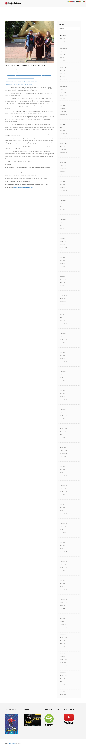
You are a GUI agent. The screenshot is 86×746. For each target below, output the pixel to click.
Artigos (71, 3)
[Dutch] (72, 1)
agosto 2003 (63, 678)
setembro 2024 (63, 67)
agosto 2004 (63, 640)
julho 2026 (62, 38)
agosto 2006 (63, 570)
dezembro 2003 (63, 665)
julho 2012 (62, 384)
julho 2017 (62, 228)
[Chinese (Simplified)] (70, 1)
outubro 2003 (63, 672)
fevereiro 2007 (63, 551)
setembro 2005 (63, 602)
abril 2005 (62, 618)
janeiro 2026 (63, 45)
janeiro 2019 (63, 193)
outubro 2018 (63, 203)
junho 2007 (62, 539)
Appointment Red (12, 743)
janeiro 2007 (63, 555)
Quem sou (57, 3)
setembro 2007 (63, 529)
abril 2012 (62, 393)
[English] (74, 1)
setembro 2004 (63, 637)
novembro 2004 (63, 631)
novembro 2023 (63, 89)
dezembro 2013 (63, 330)
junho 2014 (62, 317)
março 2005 (62, 621)
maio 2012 (62, 390)
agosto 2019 (63, 171)
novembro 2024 (63, 64)
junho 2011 (62, 425)
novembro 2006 (63, 561)
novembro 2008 (63, 485)
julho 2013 (62, 346)
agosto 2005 (63, 605)
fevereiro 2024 (63, 79)
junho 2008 (62, 501)
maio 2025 (62, 54)
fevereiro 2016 (63, 266)
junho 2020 (62, 155)
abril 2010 (62, 437)
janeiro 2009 (63, 479)
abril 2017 (62, 235)
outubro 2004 (63, 634)
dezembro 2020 (63, 152)
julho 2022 (62, 124)
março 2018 (62, 212)
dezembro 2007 (63, 520)
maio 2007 (62, 542)
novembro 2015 (63, 273)
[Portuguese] (80, 1)
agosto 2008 (63, 494)
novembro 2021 (63, 140)
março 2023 (62, 108)
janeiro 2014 (63, 327)
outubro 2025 (63, 51)
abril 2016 (62, 260)
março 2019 (62, 187)
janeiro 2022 (63, 136)
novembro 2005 (63, 599)
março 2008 (62, 510)
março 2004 (62, 656)
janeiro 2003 (63, 688)
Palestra (65, 3)
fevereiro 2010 (63, 444)
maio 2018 (62, 209)
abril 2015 (62, 292)
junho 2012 (62, 387)
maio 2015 (62, 289)
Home (51, 3)
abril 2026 (62, 41)
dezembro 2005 (63, 596)
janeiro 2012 (63, 403)
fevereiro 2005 (63, 624)
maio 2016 (62, 257)
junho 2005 (62, 612)
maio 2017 (62, 231)
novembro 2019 (63, 168)
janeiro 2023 (63, 111)
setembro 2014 (63, 308)
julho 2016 (62, 250)
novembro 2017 (63, 219)
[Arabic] (68, 1)
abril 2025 (62, 57)
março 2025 (62, 60)
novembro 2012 (63, 371)
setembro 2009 (63, 460)
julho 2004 (62, 643)
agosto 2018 (63, 206)
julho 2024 (62, 70)
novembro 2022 (63, 117)
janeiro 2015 (63, 298)
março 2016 (62, 263)
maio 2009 (62, 466)
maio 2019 (62, 181)
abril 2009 (62, 469)
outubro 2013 (63, 336)
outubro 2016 (63, 244)
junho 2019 (62, 178)
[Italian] (79, 1)
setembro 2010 (63, 428)
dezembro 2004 (63, 627)
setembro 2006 (63, 567)
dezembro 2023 (63, 86)
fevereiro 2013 (63, 361)
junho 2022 (62, 127)
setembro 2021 (63, 143)
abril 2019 (62, 184)
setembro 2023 (63, 95)
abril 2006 (62, 583)
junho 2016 (62, 254)
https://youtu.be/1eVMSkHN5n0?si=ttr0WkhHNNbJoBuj (18, 84)
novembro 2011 (63, 409)
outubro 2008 (63, 488)
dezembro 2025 (63, 48)
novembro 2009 (63, 453)
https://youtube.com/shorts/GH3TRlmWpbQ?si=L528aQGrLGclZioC (21, 81)
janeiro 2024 (63, 83)
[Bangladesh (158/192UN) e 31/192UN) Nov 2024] (29, 42)
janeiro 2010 (63, 447)
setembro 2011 (63, 415)
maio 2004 (62, 650)
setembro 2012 (63, 377)
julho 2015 (62, 282)
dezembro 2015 (63, 270)
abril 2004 (62, 653)
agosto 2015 (63, 279)
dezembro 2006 (63, 558)
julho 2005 (62, 608)
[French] (75, 1)
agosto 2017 (63, 225)
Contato (78, 3)
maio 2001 (62, 691)
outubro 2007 (63, 526)
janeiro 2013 (63, 365)
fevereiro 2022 (63, 133)
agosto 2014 (63, 311)
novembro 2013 (63, 333)
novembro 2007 (63, 523)
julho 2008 (62, 498)
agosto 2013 (63, 342)
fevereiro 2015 (63, 295)
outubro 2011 (63, 412)
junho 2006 (62, 577)
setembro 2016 (63, 247)
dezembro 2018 (63, 197)
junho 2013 (62, 349)
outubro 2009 (63, 456)
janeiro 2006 (63, 593)
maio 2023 (62, 105)
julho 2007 (62, 536)
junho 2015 (62, 285)
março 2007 (62, 548)
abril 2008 (62, 507)
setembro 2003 (63, 675)
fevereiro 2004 (63, 659)
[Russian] (82, 1)
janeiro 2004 (63, 662)
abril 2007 (62, 545)
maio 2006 (62, 580)
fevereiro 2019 (63, 190)
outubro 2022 (63, 121)
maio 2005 (62, 615)
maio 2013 (62, 352)
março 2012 (62, 396)
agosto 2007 (63, 532)
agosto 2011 (63, 418)
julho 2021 (62, 146)
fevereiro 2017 (63, 241)
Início (64, 11)
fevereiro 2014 (63, 323)
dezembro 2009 (63, 450)
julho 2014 (62, 314)
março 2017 (62, 238)
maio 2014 (62, 320)
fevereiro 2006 (63, 589)
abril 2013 (62, 355)
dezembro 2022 (63, 114)
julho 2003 (62, 681)
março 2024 (62, 76)
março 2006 (62, 586)
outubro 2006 (63, 564)
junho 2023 (62, 102)
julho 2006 (62, 574)
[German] (77, 1)
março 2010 (62, 441)
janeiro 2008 (63, 517)
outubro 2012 (63, 374)
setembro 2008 (63, 491)
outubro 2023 (63, 92)
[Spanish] (84, 1)
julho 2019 (62, 174)
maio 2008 (62, 504)
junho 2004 (62, 646)
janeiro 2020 (63, 162)
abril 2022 (62, 130)
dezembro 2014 (63, 301)
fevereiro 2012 (63, 399)
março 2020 (62, 159)
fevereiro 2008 (63, 513)
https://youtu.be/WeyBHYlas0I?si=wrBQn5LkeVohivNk (21, 78)
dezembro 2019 (63, 165)
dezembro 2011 (63, 406)
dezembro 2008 (63, 482)
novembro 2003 (63, 669)
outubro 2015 (63, 276)
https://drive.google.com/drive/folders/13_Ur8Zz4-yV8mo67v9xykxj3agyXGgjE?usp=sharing (29, 75)
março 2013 (62, 358)
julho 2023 (62, 98)
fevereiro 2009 (63, 475)
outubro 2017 (63, 222)
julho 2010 (62, 434)
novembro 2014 (63, 304)
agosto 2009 (63, 463)
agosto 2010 (63, 431)
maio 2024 (62, 73)
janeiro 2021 (63, 149)
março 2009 (62, 472)
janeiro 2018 (63, 216)
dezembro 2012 (63, 368)
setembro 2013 (63, 339)
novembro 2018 (63, 200)
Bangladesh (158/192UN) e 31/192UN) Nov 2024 (25, 65)
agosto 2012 (63, 380)
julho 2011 (62, 422)
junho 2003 (62, 684)
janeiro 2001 (63, 694)
